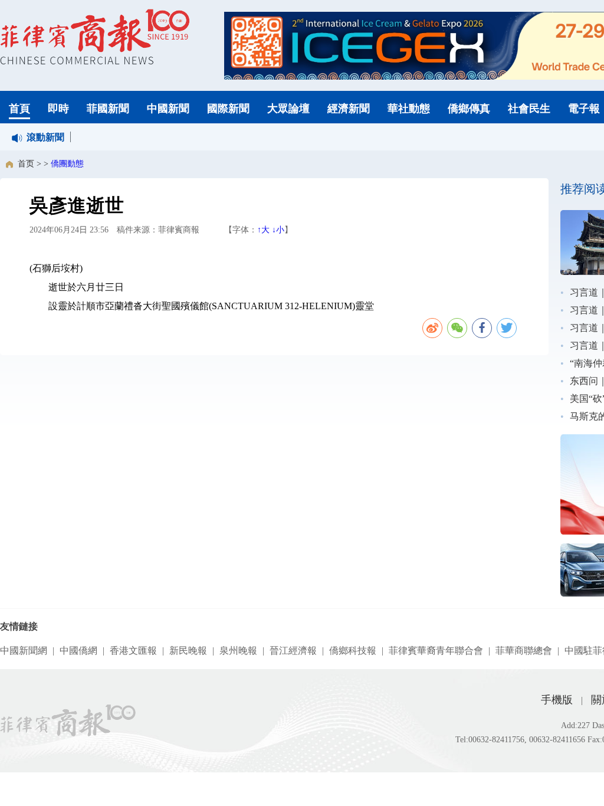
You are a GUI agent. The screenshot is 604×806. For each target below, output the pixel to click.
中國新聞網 (23, 651)
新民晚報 (188, 651)
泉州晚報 (238, 651)
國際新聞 (228, 108)
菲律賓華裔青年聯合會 (436, 651)
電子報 (584, 108)
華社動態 (409, 108)
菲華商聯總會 (523, 651)
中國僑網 (78, 651)
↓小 (278, 229)
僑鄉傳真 (469, 108)
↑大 (263, 229)
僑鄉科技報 (352, 651)
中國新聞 (168, 108)
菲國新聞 (108, 108)
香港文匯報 (133, 651)
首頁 (19, 108)
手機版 (557, 700)
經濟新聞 (348, 108)
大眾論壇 (288, 108)
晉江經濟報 (293, 651)
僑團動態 (67, 163)
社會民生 (529, 108)
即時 (58, 108)
